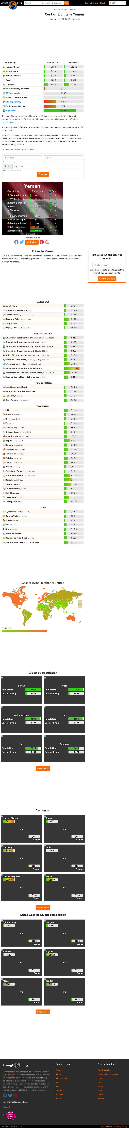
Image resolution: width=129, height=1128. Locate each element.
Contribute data (107, 278)
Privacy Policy (120, 1126)
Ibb (57, 1086)
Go (66, 3)
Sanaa (59, 1070)
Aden (58, 1074)
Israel (100, 1078)
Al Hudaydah (62, 1078)
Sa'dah (59, 1098)
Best (102, 3)
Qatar (100, 1094)
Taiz (57, 1082)
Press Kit (7, 1107)
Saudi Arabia (104, 1070)
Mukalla (59, 1094)
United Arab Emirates (108, 1074)
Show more (43, 768)
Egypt (100, 1086)
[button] (16, 241)
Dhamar (59, 1090)
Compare (43, 174)
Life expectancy (13, 101)
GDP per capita (12, 93)
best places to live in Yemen (22, 149)
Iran (100, 1082)
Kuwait (101, 1098)
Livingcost (76, 19)
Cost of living (91, 3)
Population (10, 110)
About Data (106, 1126)
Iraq (100, 1090)
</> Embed (32, 242)
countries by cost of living (50, 119)
